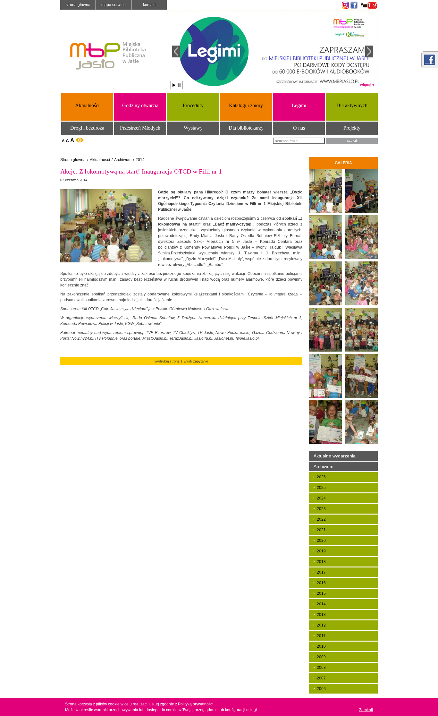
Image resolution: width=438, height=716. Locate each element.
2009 (321, 657)
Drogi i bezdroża (87, 128)
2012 (321, 625)
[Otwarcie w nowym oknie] (344, 5)
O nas (299, 128)
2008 (321, 667)
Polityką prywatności (196, 704)
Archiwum (122, 160)
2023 (321, 509)
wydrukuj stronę (167, 361)
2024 (321, 498)
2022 (321, 519)
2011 (321, 636)
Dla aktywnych (351, 105)
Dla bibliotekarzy (246, 128)
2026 (321, 477)
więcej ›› (367, 85)
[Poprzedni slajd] (176, 51)
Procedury (193, 105)
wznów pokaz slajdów (174, 85)
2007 (321, 678)
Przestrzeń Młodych (140, 128)
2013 (321, 614)
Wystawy (193, 128)
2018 (321, 561)
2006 (321, 688)
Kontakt (149, 5)
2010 (321, 646)
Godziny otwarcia (140, 105)
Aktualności (87, 105)
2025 (321, 487)
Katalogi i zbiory (246, 105)
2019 (321, 551)
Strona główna (78, 5)
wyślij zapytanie (196, 361)
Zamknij (366, 710)
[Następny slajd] (369, 51)
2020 (321, 540)
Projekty (351, 128)
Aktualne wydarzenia (335, 455)
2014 (140, 160)
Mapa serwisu (113, 5)
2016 (321, 583)
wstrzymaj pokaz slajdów (179, 85)
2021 (321, 530)
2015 (321, 593)
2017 (321, 572)
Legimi (299, 105)
